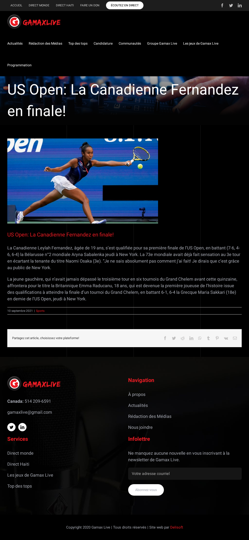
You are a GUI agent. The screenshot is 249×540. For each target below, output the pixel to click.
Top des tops (19, 486)
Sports (40, 311)
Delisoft (176, 527)
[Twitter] (11, 427)
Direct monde (20, 453)
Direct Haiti (18, 464)
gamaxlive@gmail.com (29, 412)
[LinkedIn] (22, 427)
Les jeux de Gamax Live (30, 475)
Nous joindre (140, 427)
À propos (136, 394)
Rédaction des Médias (149, 416)
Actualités (138, 405)
